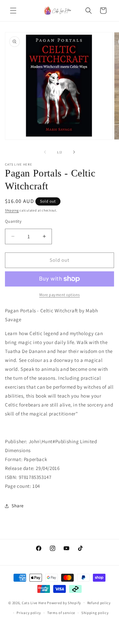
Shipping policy (95, 612)
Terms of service (61, 612)
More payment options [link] (59, 294)
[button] (13, 10)
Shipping (12, 210)
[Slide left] (45, 152)
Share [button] (18, 506)
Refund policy (99, 603)
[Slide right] (74, 152)
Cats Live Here (34, 602)
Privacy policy (29, 612)
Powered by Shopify (64, 602)
